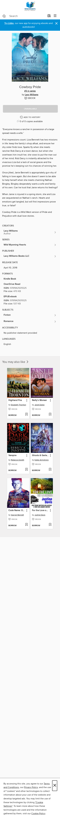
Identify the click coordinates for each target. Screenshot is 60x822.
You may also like (14, 362)
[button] (30, 109)
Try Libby (9, 23)
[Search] (4, 16)
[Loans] (49, 16)
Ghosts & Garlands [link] (40, 455)
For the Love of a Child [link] (40, 510)
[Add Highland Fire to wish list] (26, 414)
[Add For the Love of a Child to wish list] (50, 525)
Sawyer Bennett (17, 515)
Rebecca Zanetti (17, 460)
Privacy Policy (31, 787)
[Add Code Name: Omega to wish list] (26, 525)
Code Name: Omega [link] (16, 510)
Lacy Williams (31, 94)
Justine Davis (40, 515)
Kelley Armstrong (41, 460)
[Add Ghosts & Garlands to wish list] (50, 470)
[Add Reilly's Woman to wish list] (50, 414)
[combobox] (24, 16)
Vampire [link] (12, 455)
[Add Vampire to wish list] (26, 470)
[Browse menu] (55, 16)
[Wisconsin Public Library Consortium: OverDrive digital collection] (30, 6)
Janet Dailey (40, 405)
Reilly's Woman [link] (39, 400)
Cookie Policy (38, 813)
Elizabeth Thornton (18, 405)
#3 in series (30, 91)
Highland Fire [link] (15, 400)
